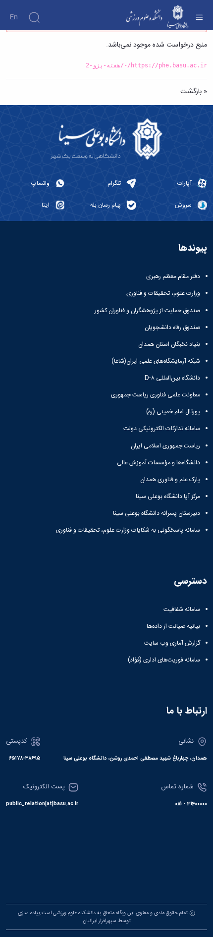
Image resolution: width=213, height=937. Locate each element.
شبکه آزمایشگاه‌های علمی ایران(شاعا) (155, 361)
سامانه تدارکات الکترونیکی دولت (161, 429)
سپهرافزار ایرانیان (99, 921)
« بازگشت (193, 92)
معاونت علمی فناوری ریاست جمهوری (155, 395)
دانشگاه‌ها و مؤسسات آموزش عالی (158, 463)
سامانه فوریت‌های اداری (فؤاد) (164, 660)
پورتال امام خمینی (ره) (173, 412)
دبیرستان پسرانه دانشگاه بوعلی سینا (156, 513)
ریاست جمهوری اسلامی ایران (165, 446)
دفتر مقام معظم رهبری (173, 276)
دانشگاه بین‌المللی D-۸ (172, 378)
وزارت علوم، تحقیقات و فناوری (163, 293)
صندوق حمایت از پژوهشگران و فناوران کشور (147, 311)
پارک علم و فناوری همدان (170, 480)
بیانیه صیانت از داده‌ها (173, 626)
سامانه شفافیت (181, 609)
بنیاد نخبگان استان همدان (169, 344)
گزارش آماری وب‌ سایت (172, 643)
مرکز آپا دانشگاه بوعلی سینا (168, 496)
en (13, 17)
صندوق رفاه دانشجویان (172, 327)
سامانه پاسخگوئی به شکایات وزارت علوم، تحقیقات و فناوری (128, 530)
